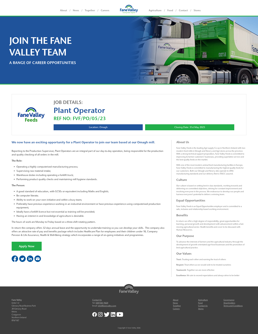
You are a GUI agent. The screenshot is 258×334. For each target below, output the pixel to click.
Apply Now (26, 246)
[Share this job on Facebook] (15, 261)
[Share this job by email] (37, 261)
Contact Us (97, 300)
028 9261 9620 (102, 303)
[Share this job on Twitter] (22, 261)
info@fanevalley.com (107, 306)
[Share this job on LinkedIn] (30, 261)
